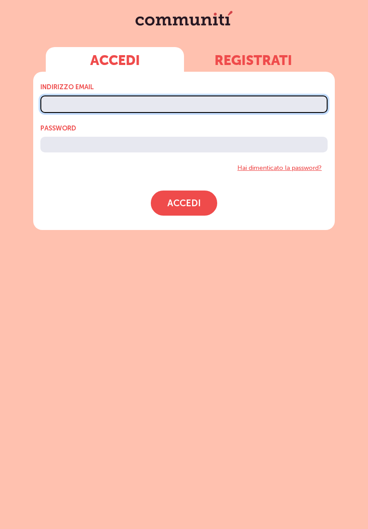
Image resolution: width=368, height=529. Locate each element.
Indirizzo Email (67, 87)
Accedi (115, 61)
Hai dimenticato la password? (279, 167)
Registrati (253, 61)
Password (58, 128)
